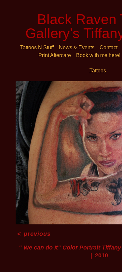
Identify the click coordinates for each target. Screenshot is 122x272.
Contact (108, 47)
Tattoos (97, 70)
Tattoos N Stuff (37, 47)
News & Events (76, 47)
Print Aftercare (54, 55)
